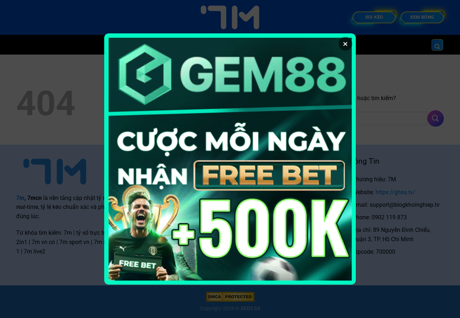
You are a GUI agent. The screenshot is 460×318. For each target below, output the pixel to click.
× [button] (345, 43)
